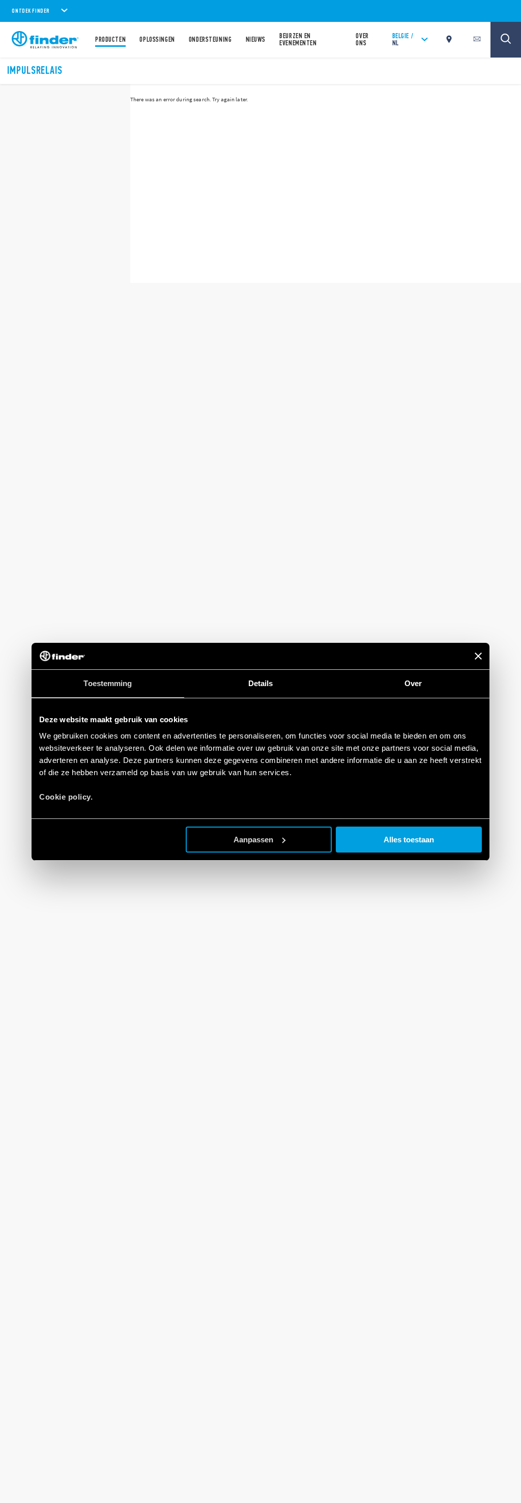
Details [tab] (260, 683)
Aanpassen (253, 839)
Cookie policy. (66, 796)
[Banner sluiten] (478, 656)
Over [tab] (413, 683)
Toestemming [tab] (107, 683)
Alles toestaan (409, 839)
